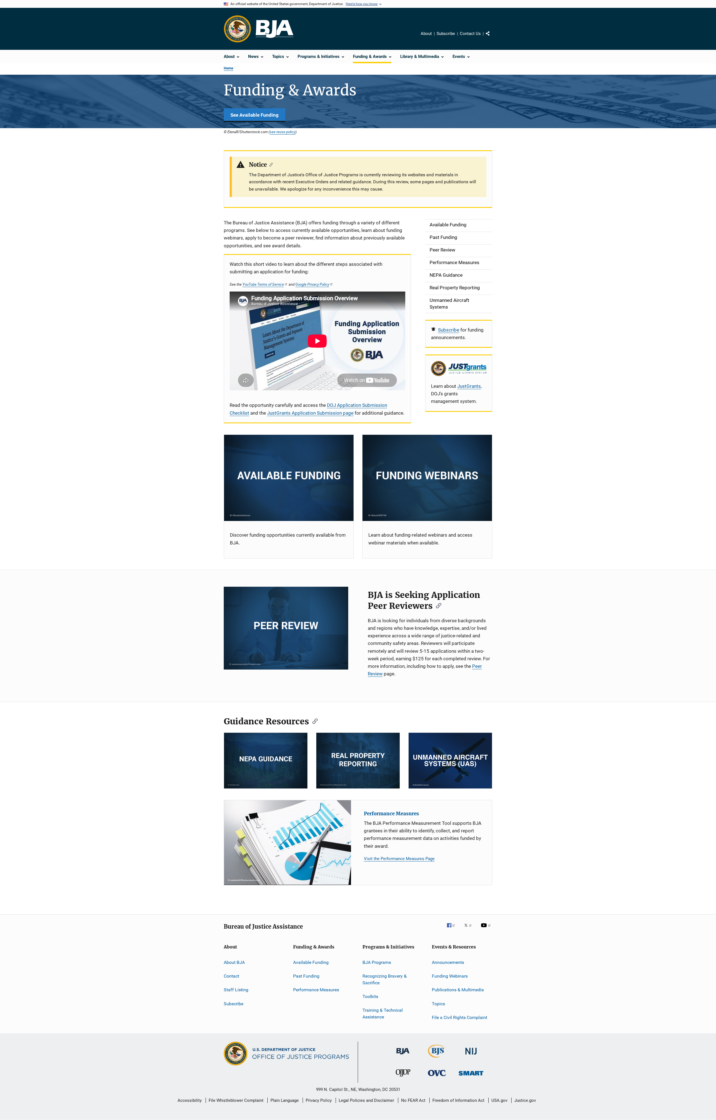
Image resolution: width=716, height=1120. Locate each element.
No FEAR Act (413, 1100)
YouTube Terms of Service (263, 284)
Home (228, 68)
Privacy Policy (319, 1100)
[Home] (274, 29)
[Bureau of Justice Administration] (402, 1055)
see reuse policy (282, 131)
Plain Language (284, 1100)
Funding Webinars (450, 976)
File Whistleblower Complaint (236, 1100)
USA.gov (499, 1100)
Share (492, 37)
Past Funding (306, 976)
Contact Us (470, 33)
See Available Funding (254, 115)
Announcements (448, 962)
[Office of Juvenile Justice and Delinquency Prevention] (403, 1078)
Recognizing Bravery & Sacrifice (384, 979)
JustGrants (469, 386)
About (426, 33)
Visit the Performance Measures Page (399, 858)
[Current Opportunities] (289, 478)
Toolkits (370, 996)
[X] (470, 929)
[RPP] (358, 760)
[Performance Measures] (287, 842)
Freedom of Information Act (458, 1100)
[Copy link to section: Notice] (270, 164)
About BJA (234, 962)
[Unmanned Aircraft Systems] (450, 760)
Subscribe (446, 33)
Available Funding (311, 962)
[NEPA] (265, 760)
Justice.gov (525, 1100)
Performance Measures (391, 814)
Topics (438, 1003)
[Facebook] (453, 929)
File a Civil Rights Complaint (459, 1017)
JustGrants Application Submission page (310, 413)
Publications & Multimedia (458, 989)
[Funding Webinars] (427, 478)
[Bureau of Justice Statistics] (437, 1058)
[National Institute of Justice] (471, 1055)
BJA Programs (376, 962)
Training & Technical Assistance (382, 1014)
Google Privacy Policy (312, 284)
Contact (231, 976)
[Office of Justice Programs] (237, 29)
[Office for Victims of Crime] (437, 1077)
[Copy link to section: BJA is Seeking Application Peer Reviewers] (437, 605)
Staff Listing (236, 989)
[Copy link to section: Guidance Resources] (313, 721)
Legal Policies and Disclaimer (366, 1100)
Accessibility (190, 1100)
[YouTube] (487, 929)
